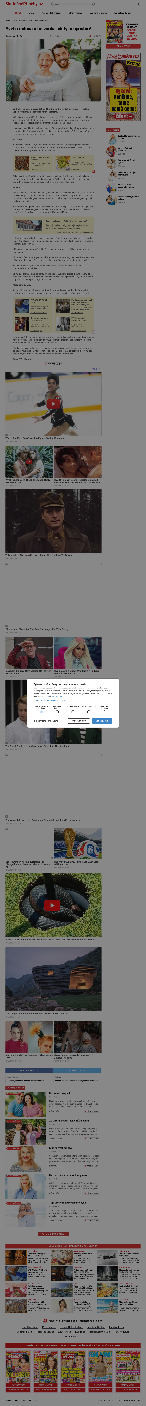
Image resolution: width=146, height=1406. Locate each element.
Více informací (57, 696)
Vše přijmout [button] (102, 721)
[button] (73, 700)
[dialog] (73, 703)
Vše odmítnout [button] (79, 721)
